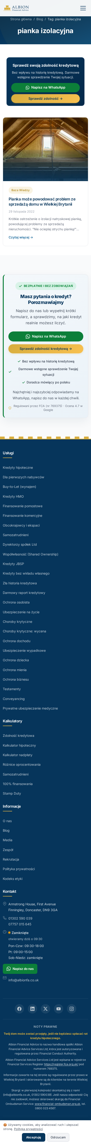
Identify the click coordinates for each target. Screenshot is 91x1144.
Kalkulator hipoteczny (19, 745)
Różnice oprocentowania (22, 764)
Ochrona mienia (15, 670)
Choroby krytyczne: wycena (24, 631)
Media (7, 840)
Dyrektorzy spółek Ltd (20, 544)
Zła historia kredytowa (20, 583)
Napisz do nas (23, 969)
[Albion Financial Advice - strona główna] (16, 8)
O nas (7, 821)
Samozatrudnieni (15, 535)
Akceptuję (33, 1137)
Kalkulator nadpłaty (17, 755)
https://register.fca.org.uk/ (61, 1064)
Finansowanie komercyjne (22, 515)
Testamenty (12, 689)
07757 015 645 (19, 924)
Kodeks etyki (12, 879)
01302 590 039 (20, 918)
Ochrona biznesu (16, 679)
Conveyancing (14, 699)
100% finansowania (18, 784)
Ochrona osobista (16, 602)
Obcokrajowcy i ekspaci (21, 525)
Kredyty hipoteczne (18, 467)
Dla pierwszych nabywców (23, 477)
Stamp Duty (12, 793)
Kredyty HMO (13, 496)
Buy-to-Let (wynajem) (19, 487)
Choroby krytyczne (17, 622)
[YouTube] (58, 1008)
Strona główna (21, 19)
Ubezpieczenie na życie (21, 612)
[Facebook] (19, 1008)
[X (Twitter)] (45, 1008)
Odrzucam (58, 1137)
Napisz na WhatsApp (48, 87)
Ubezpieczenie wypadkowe (24, 650)
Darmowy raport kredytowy (24, 593)
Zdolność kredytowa (18, 735)
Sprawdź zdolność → (45, 98)
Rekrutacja (11, 859)
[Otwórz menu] (83, 8)
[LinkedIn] (32, 1008)
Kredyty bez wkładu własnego (26, 573)
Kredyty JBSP (13, 564)
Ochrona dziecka (16, 660)
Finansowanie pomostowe (22, 506)
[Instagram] (71, 1008)
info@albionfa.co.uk (23, 980)
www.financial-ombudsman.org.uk (57, 1104)
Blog (39, 19)
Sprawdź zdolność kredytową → (46, 349)
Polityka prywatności (19, 869)
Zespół (8, 850)
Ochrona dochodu (16, 641)
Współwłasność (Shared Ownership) (30, 554)
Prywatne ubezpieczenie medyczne (30, 708)
